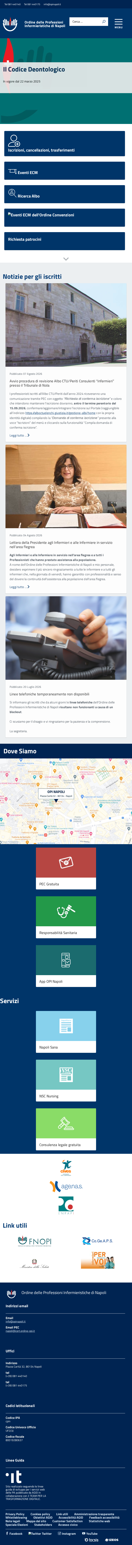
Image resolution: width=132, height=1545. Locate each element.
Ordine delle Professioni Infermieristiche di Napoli (45, 24)
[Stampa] (104, 21)
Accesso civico (68, 1524)
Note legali (13, 1521)
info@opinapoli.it (16, 1321)
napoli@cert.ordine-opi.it (20, 1331)
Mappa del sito (36, 1521)
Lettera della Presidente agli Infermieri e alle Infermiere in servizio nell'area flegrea (61, 544)
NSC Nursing (49, 1096)
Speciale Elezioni (17, 1524)
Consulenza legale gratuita (60, 1144)
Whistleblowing (16, 1517)
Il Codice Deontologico (34, 69)
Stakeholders (43, 1524)
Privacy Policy (15, 1514)
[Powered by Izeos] (111, 1540)
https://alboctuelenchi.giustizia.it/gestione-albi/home (60, 413)
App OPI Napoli (51, 981)
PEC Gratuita (49, 884)
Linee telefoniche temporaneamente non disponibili (49, 694)
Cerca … (78, 21)
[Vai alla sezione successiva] (66, 259)
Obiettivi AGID (42, 1517)
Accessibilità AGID (71, 1517)
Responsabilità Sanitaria (58, 932)
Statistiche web (99, 1521)
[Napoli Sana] (66, 1026)
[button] (66, 863)
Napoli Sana (48, 1047)
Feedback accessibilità (104, 1517)
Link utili (62, 1514)
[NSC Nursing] (66, 1075)
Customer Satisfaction (67, 1521)
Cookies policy (40, 1514)
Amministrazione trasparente (94, 1514)
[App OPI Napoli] (66, 960)
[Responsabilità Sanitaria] (66, 911)
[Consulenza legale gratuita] (66, 1123)
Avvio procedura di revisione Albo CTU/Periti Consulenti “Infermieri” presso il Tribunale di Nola (62, 383)
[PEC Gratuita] (66, 863)
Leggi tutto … (18, 435)
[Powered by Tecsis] (91, 1540)
